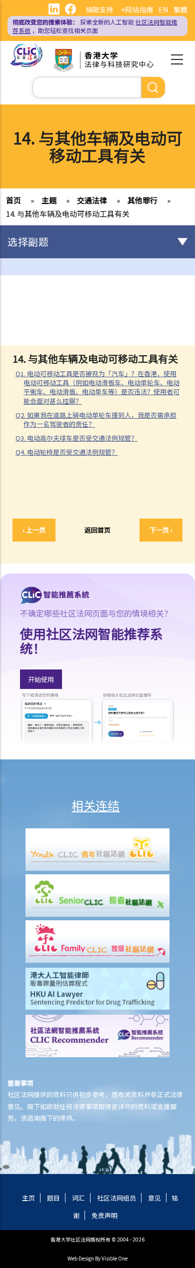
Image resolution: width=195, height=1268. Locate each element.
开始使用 (41, 679)
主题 (49, 200)
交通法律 (92, 200)
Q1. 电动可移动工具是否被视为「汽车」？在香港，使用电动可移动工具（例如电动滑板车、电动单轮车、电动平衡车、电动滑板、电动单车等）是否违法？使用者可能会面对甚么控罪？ (98, 387)
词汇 (78, 1198)
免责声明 (105, 1215)
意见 (154, 1198)
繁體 (181, 9)
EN (163, 9)
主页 (28, 1198)
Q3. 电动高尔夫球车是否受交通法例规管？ (77, 438)
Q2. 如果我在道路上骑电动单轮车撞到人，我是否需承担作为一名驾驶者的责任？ (96, 419)
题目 (53, 1198)
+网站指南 (137, 9)
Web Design (81, 1258)
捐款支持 (100, 9)
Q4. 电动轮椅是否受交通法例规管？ (67, 452)
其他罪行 (143, 200)
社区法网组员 (116, 1198)
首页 (13, 200)
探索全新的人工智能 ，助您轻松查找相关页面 (95, 25)
